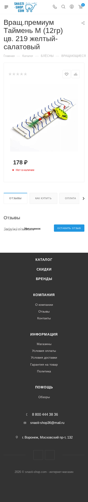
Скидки (44, 269)
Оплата (70, 198)
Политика (44, 371)
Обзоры (44, 397)
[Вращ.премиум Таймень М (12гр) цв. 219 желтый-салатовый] (44, 117)
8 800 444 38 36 (45, 414)
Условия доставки (44, 357)
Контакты (44, 318)
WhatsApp (50, 455)
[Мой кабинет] (72, 7)
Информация (44, 334)
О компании (44, 304)
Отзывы (15, 198)
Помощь (44, 387)
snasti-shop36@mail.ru (47, 423)
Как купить (43, 198)
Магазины (44, 344)
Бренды (44, 279)
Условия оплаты (44, 351)
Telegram (38, 455)
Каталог (44, 260)
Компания (44, 295)
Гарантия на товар (44, 364)
